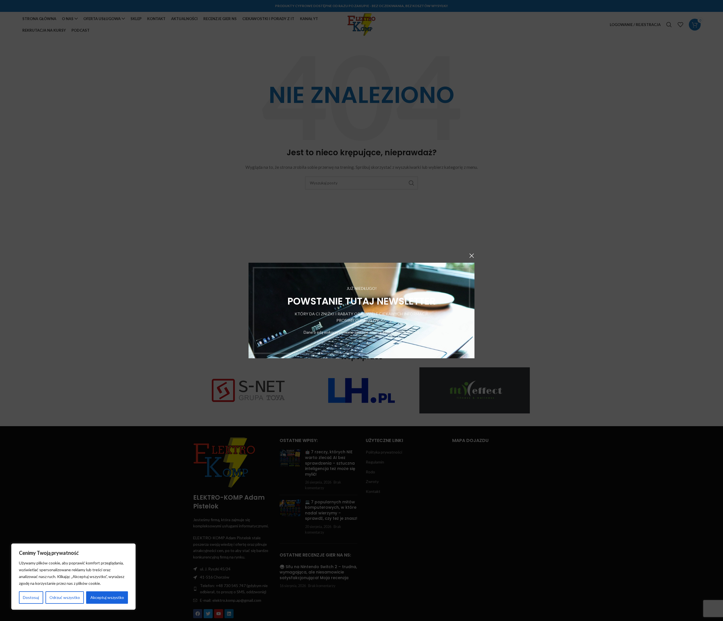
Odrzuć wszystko (64, 597)
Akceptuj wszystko (107, 597)
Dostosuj (31, 597)
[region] (73, 577)
